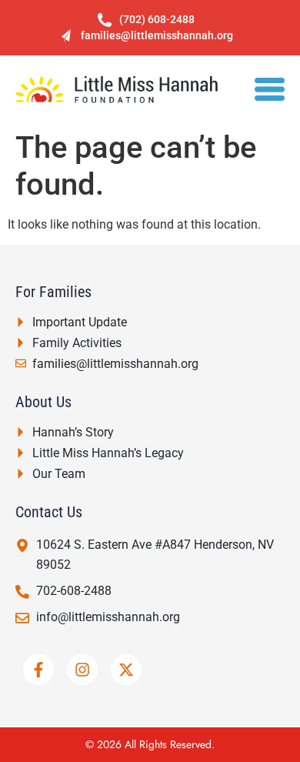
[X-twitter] (126, 669)
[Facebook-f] (38, 669)
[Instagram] (82, 669)
